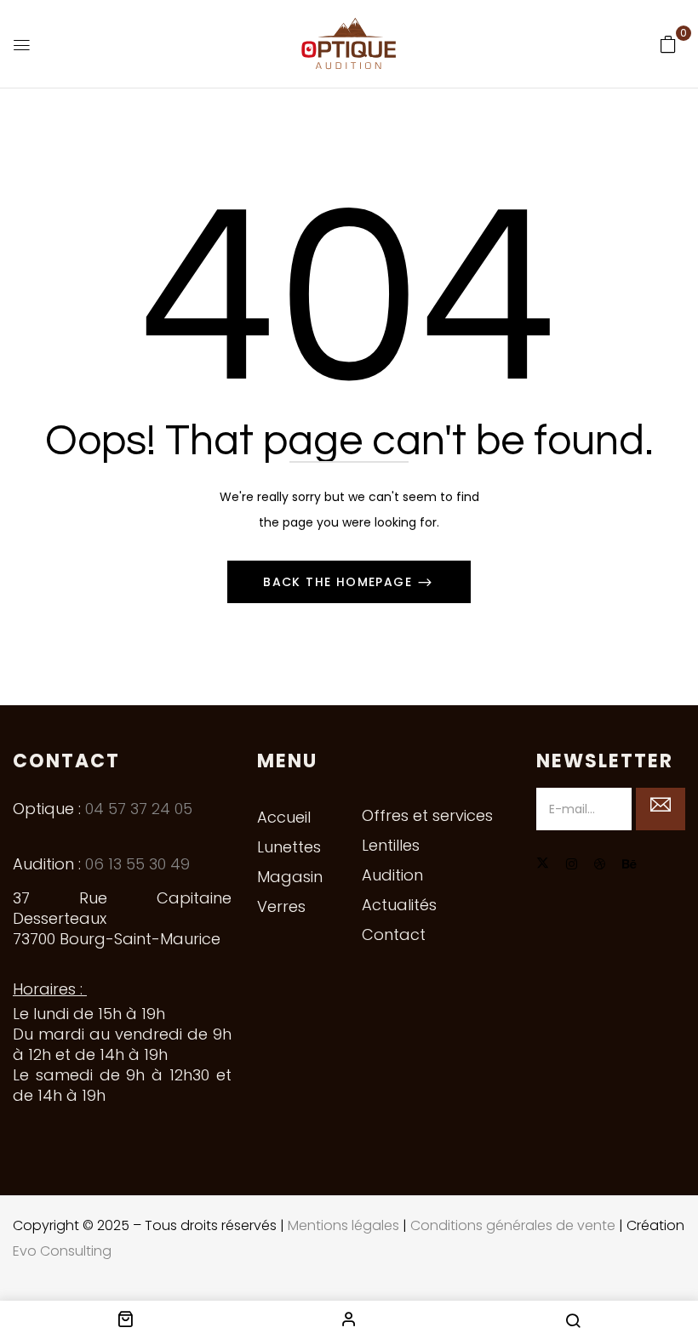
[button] (668, 44)
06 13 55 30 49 (137, 864)
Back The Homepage (339, 581)
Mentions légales (343, 1225)
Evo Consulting (62, 1251)
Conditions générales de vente (512, 1225)
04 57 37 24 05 (138, 808)
